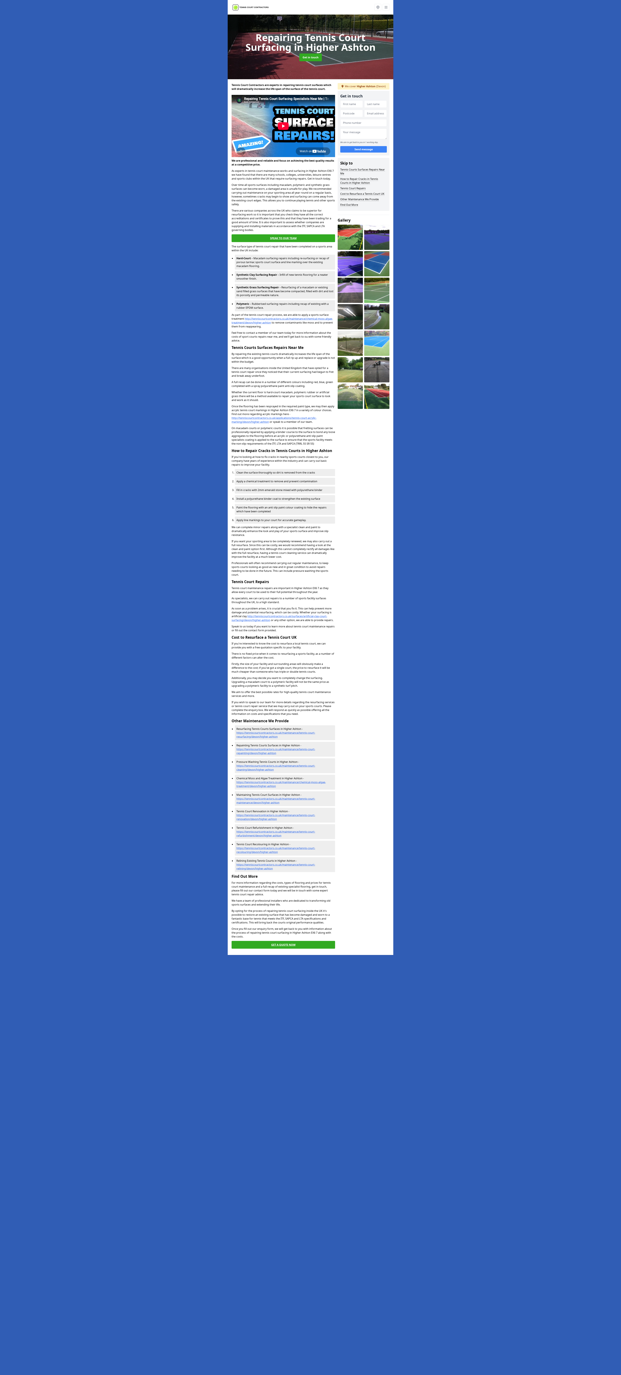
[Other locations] (378, 7)
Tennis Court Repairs (353, 188)
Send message (363, 149)
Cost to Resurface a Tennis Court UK (362, 194)
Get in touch (311, 57)
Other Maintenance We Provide (359, 199)
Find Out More (349, 205)
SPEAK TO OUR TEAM (283, 238)
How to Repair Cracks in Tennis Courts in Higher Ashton (359, 181)
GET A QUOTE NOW (283, 945)
